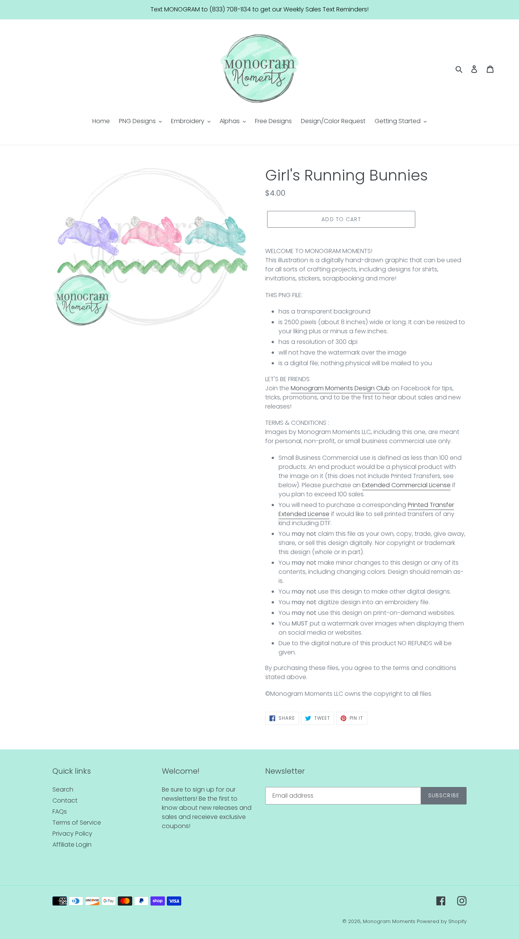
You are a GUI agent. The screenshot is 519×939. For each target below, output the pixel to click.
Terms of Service (76, 822)
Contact (65, 800)
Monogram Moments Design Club (340, 388)
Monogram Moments (389, 921)
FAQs (59, 811)
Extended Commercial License (406, 485)
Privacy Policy (72, 833)
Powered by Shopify (442, 921)
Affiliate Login (72, 844)
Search (62, 789)
